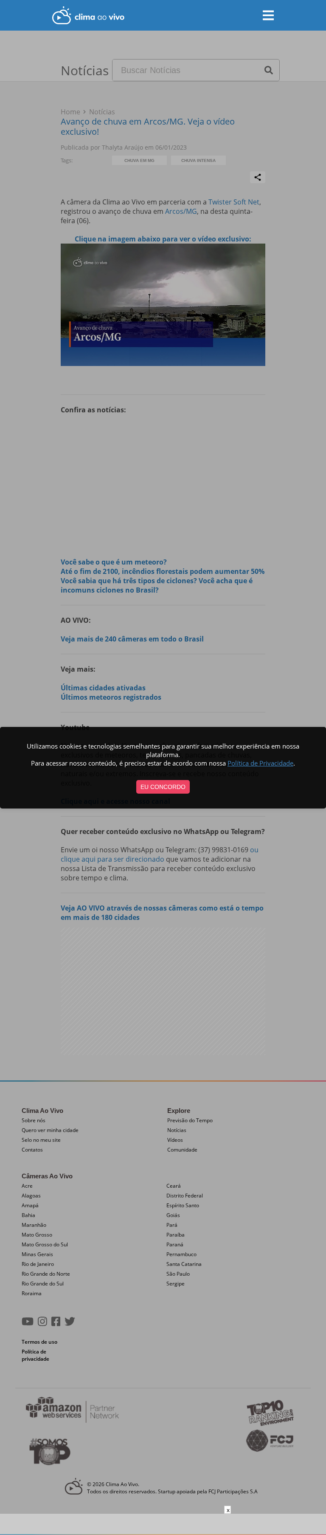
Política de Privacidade (260, 763)
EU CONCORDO (163, 786)
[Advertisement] (163, 1524)
